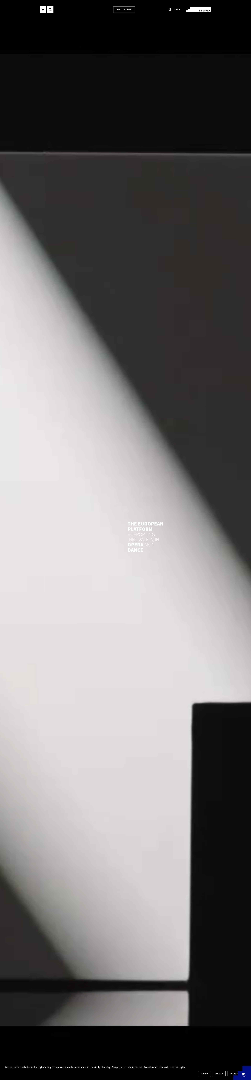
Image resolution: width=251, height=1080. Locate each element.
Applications (124, 9)
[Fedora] (198, 9)
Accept (204, 1074)
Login (176, 9)
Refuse (219, 1074)
